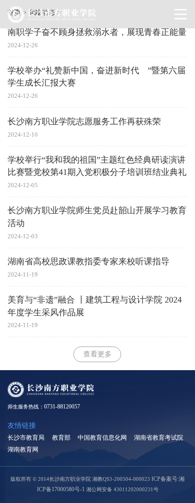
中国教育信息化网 (102, 437)
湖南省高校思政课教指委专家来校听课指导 (88, 261)
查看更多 (97, 354)
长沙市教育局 (26, 437)
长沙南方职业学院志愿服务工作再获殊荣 (84, 121)
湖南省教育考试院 (158, 437)
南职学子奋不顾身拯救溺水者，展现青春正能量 (97, 32)
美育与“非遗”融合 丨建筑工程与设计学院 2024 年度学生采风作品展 (95, 306)
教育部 (61, 437)
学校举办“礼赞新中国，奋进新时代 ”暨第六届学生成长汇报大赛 (97, 76)
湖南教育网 (23, 449)
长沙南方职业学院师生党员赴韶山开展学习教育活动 (97, 216)
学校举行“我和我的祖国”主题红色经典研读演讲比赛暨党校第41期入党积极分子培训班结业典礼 (97, 166)
